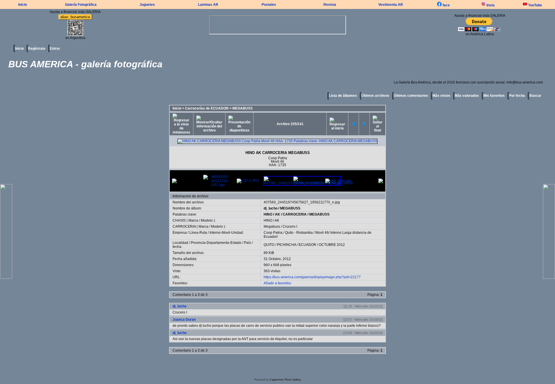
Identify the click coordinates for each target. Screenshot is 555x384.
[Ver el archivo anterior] (353, 124)
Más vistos (441, 96)
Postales (269, 5)
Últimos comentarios (411, 96)
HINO (268, 214)
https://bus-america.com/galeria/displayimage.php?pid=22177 (312, 277)
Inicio (22, 5)
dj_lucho (271, 208)
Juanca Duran (184, 320)
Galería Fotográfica (81, 5)
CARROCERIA (295, 214)
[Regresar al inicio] (337, 124)
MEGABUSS (242, 108)
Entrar (55, 49)
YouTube (534, 5)
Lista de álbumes (343, 96)
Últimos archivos (375, 96)
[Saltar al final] (377, 124)
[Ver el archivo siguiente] (364, 124)
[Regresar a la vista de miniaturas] (181, 124)
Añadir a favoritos (277, 283)
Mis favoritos (494, 96)
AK (277, 214)
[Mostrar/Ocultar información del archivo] (209, 124)
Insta (490, 5)
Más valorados (467, 96)
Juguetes (147, 5)
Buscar (535, 96)
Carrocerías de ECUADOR (207, 108)
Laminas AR (208, 5)
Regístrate (36, 49)
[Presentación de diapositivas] (239, 124)
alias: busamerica (75, 17)
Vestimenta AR (390, 5)
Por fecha (517, 96)
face (446, 5)
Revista (329, 5)
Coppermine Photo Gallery (285, 379)
